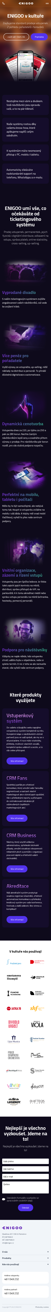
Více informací (17, 761)
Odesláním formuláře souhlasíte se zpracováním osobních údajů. (23, 1199)
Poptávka (39, 37)
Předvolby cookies (42, 1307)
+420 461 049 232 (16, 37)
